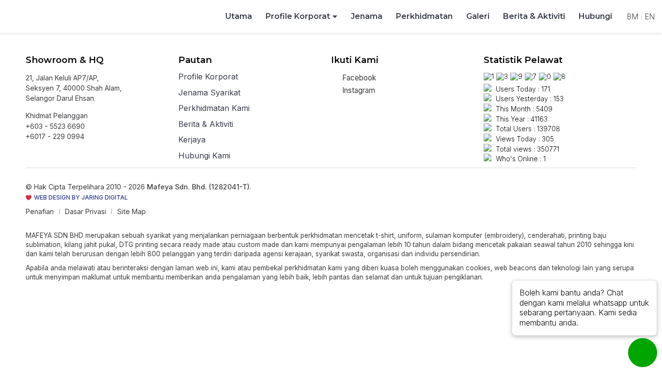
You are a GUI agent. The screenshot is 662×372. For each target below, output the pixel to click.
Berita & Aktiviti (534, 16)
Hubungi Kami (204, 156)
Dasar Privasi (85, 211)
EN (650, 16)
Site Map (131, 211)
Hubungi (595, 16)
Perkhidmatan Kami (214, 108)
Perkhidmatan (424, 16)
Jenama (366, 16)
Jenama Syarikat (209, 93)
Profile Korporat (298, 16)
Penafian (40, 211)
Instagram (357, 90)
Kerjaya (191, 140)
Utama (238, 16)
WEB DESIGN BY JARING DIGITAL (80, 197)
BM (632, 16)
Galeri (477, 16)
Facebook (358, 77)
